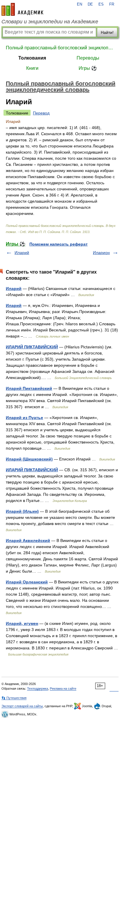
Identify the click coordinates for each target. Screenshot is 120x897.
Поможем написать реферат (58, 244)
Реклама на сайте (63, 688)
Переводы (88, 57)
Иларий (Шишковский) (29, 459)
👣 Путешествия (14, 698)
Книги (32, 68)
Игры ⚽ (88, 68)
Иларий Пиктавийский (29, 388)
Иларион (101, 252)
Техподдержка (37, 688)
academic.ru (22, 9)
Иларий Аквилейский (28, 540)
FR (111, 4)
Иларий (22, 252)
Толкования (32, 57)
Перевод (41, 113)
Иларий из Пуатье (24, 417)
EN (79, 4)
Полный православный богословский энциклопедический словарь (60, 47)
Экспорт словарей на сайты (22, 706)
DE (90, 4)
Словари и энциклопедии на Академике (49, 22)
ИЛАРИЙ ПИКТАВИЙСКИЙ (32, 347)
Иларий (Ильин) (22, 511)
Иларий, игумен (22, 623)
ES (101, 4)
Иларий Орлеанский (27, 582)
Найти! (107, 32)
